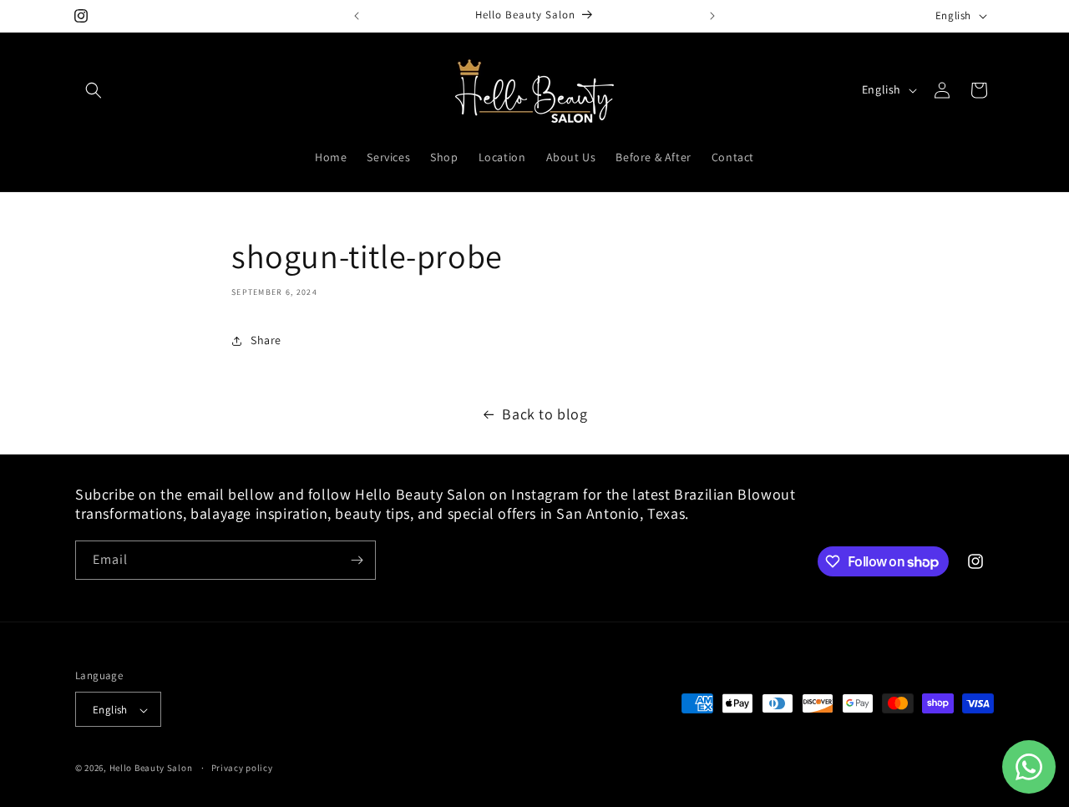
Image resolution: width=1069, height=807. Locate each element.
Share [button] (266, 340)
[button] (93, 90)
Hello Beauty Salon (151, 768)
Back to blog (544, 414)
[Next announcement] (712, 16)
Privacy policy (242, 768)
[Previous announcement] (356, 16)
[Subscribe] (356, 560)
